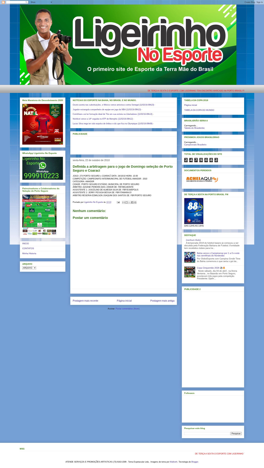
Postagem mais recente (85, 300)
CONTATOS (28, 248)
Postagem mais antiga (162, 300)
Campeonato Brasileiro (195, 144)
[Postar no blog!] (126, 202)
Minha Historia (29, 253)
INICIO (25, 243)
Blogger (194, 462)
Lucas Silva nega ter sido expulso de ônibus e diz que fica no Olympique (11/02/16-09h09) (112, 123)
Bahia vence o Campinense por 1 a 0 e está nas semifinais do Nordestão (218, 254)
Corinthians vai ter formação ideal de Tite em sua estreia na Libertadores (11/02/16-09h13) (112, 114)
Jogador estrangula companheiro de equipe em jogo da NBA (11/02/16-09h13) (107, 109)
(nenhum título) (193, 240)
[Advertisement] (118, 144)
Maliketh (173, 462)
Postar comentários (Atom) (127, 309)
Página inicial (124, 300)
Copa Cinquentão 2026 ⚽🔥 (211, 268)
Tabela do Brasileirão (194, 128)
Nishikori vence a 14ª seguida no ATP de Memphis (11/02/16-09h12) (103, 119)
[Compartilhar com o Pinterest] (135, 202)
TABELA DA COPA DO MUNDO (199, 110)
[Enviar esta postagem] (118, 202)
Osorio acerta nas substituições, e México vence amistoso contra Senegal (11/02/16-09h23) (113, 105)
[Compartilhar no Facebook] (132, 202)
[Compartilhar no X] (129, 202)
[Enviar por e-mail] (123, 202)
